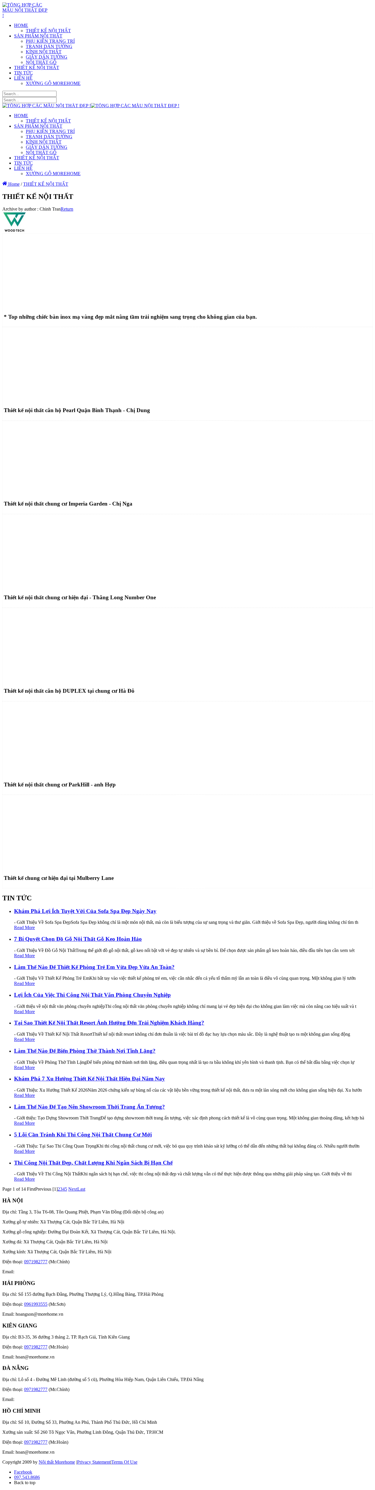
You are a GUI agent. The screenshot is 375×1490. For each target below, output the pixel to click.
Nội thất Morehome (57, 1462)
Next (72, 1189)
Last (81, 1189)
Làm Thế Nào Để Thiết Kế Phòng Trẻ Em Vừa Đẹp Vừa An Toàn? (94, 967)
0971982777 (35, 1261)
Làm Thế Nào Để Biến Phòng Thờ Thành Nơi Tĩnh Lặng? (85, 1051)
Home (13, 184)
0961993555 (35, 1304)
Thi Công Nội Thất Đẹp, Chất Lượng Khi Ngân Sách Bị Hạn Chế (93, 1163)
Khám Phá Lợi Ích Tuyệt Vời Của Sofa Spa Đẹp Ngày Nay (85, 911)
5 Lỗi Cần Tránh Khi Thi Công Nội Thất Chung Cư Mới (83, 1134)
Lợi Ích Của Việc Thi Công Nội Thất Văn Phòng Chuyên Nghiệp (92, 995)
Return (67, 208)
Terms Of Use (124, 1462)
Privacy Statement (93, 1462)
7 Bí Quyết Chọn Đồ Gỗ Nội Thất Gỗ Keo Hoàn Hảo (78, 939)
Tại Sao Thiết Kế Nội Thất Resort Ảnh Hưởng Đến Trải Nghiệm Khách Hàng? (109, 1023)
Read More (24, 927)
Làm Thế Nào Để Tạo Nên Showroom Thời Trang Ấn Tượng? (89, 1107)
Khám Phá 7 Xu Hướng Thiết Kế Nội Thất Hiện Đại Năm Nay (89, 1079)
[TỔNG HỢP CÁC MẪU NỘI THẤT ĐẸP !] (25, 15)
